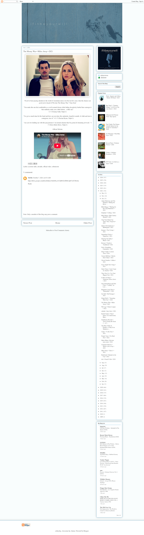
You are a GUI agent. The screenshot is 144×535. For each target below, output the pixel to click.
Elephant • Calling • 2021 (108, 213)
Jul (103, 368)
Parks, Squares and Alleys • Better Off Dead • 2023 (113, 97)
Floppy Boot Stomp (106, 488)
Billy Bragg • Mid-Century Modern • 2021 (108, 216)
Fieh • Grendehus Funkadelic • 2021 (107, 248)
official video (47, 166)
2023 (101, 185)
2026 (101, 177)
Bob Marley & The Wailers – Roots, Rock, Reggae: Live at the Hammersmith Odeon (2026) (109, 445)
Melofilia (102, 453)
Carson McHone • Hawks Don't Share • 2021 (108, 257)
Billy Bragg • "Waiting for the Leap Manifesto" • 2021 (108, 208)
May (103, 373)
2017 (101, 395)
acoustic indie (32, 166)
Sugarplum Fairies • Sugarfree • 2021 (106, 235)
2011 (101, 411)
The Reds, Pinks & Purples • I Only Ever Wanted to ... (108, 327)
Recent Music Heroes (106, 435)
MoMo (30, 178)
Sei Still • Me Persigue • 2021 (108, 294)
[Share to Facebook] (34, 164)
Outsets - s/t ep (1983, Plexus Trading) (107, 481)
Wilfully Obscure (105, 479)
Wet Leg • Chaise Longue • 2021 (108, 307)
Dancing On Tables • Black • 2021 (107, 239)
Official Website (57, 129)
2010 (101, 414)
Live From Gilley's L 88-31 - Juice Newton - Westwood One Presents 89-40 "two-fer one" (109, 463)
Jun (103, 371)
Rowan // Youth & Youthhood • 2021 (107, 244)
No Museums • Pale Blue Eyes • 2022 (113, 134)
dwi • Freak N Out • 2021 (108, 359)
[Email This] (29, 164)
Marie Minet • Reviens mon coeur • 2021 (107, 341)
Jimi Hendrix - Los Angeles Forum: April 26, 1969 (109, 490)
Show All (119, 515)
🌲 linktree (102, 78)
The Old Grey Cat (105, 507)
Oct (103, 198)
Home (57, 223)
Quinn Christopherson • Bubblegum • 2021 (107, 226)
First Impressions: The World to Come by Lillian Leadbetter (108, 509)
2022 (101, 188)
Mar (103, 379)
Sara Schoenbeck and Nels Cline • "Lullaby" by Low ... (108, 285)
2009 (101, 417)
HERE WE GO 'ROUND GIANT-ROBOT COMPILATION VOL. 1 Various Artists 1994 (109, 500)
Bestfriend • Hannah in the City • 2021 (108, 355)
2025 (101, 180)
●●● (101, 470)
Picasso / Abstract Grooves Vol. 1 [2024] (109, 473)
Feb (103, 381)
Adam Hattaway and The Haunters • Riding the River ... (108, 202)
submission (55, 166)
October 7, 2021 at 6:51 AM (42, 178)
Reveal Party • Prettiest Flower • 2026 (112, 144)
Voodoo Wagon (104, 460)
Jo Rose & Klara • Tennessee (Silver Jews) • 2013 (108, 279)
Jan (103, 384)
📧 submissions (103, 75)
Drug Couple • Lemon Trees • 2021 (107, 252)
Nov (103, 196)
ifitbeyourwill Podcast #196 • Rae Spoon (112, 115)
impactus (102, 426)
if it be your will (36, 7)
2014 (101, 403)
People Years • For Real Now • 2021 (108, 337)
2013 (101, 406)
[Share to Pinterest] (36, 164)
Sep (103, 363)
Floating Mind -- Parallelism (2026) (109, 437)
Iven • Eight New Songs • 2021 (108, 265)
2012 (101, 409)
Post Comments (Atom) (61, 230)
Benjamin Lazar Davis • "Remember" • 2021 (108, 290)
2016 (101, 398)
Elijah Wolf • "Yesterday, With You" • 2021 (108, 299)
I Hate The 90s (104, 497)
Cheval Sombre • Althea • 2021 (108, 261)
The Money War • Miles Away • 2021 (108, 303)
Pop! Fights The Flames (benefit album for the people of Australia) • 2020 (112, 126)
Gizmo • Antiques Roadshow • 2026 (111, 153)
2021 (101, 191)
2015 (101, 401)
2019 (101, 390)
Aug (103, 365)
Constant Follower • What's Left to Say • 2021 (107, 346)
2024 (101, 183)
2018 (101, 393)
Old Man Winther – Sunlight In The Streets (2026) (109, 429)
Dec (103, 193)
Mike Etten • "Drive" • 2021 (107, 351)
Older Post (88, 223)
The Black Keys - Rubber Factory (109, 454)
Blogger (86, 531)
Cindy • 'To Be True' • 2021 (107, 332)
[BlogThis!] (31, 164)
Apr (103, 376)
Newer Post (27, 223)
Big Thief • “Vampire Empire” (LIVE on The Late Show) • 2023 (112, 107)
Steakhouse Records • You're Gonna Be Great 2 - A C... (108, 321)
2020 (101, 387)
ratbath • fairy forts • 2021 (108, 311)
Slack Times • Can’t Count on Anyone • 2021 (108, 270)
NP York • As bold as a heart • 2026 (112, 162)
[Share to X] (33, 164)
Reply (30, 184)
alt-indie (39, 166)
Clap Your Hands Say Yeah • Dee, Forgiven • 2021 (108, 221)
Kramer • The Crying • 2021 (107, 231)
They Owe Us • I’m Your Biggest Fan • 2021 (108, 274)
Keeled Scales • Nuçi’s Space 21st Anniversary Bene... (108, 315)
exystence (103, 442)
